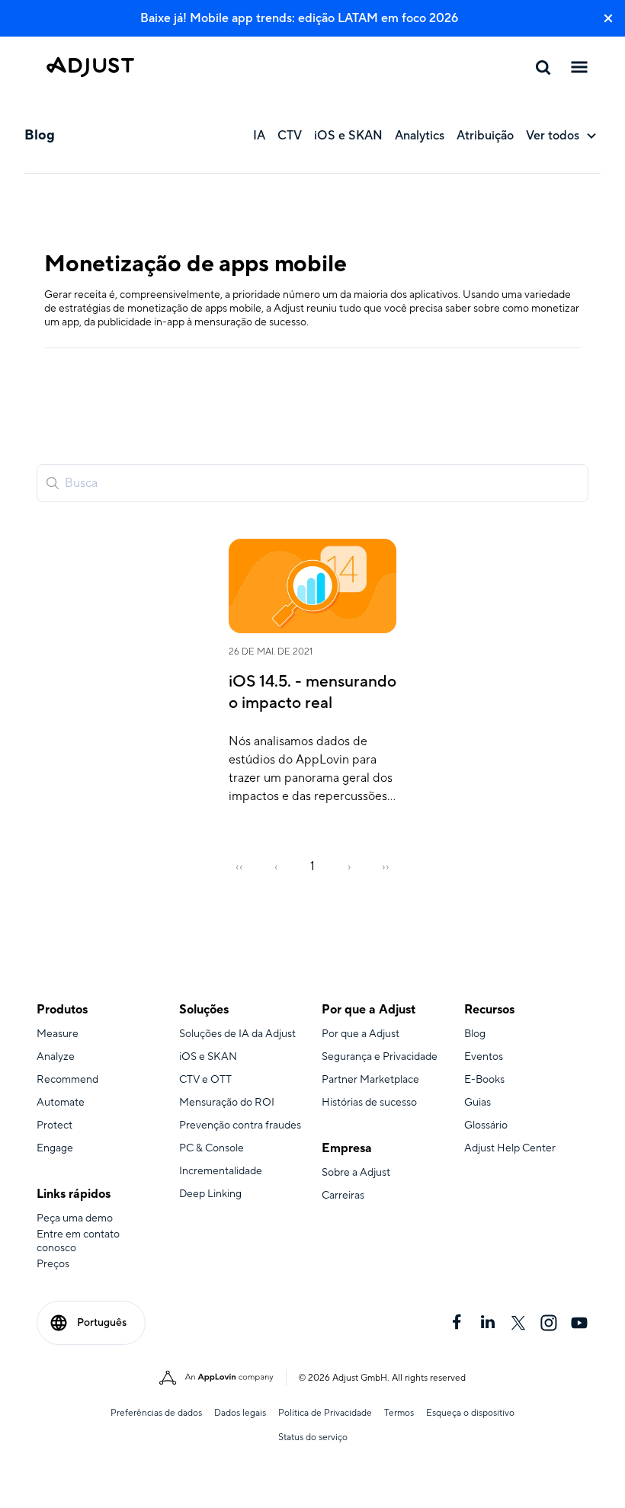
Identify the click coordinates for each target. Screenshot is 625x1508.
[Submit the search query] (52, 483)
